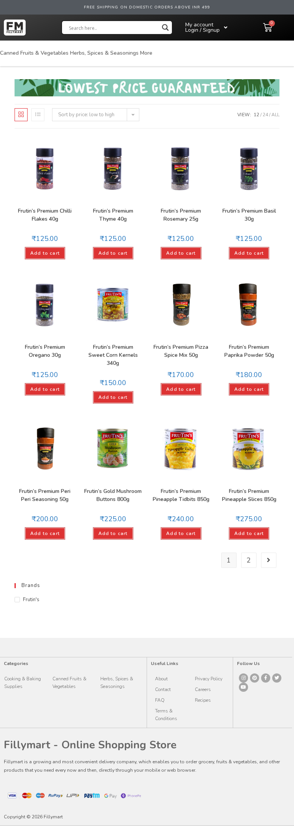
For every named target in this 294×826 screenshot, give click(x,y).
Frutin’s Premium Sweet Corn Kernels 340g (113, 355)
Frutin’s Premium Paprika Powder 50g (249, 351)
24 (265, 115)
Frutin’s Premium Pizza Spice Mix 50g (181, 351)
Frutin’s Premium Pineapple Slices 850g (249, 495)
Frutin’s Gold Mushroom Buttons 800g (113, 495)
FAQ (160, 700)
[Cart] (267, 27)
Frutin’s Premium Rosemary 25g (181, 215)
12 (256, 115)
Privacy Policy (208, 679)
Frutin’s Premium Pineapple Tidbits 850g (181, 495)
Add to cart (45, 253)
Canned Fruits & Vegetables (34, 53)
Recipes (203, 700)
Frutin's (31, 599)
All (275, 115)
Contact (163, 689)
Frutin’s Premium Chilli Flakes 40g (45, 215)
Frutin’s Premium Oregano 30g (45, 351)
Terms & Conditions (166, 715)
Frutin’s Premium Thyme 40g (113, 215)
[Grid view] (21, 114)
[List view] (37, 114)
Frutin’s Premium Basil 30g (249, 215)
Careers (203, 689)
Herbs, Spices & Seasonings (104, 53)
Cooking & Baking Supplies (22, 682)
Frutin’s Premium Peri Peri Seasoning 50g (44, 495)
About (161, 679)
